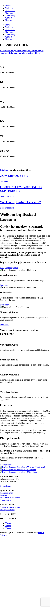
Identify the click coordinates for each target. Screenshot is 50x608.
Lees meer (4, 285)
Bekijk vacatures (7, 208)
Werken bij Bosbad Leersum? (20, 202)
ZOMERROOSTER (14, 175)
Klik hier (4, 170)
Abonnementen (6, 493)
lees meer (4, 181)
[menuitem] (8, 6)
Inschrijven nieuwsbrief (10, 498)
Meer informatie (6, 196)
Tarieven (3, 495)
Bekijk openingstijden (9, 267)
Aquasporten (5, 500)
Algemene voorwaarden (10, 507)
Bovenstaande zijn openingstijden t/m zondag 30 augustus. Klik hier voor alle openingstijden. (21, 51)
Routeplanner (5, 465)
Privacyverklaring (7, 509)
